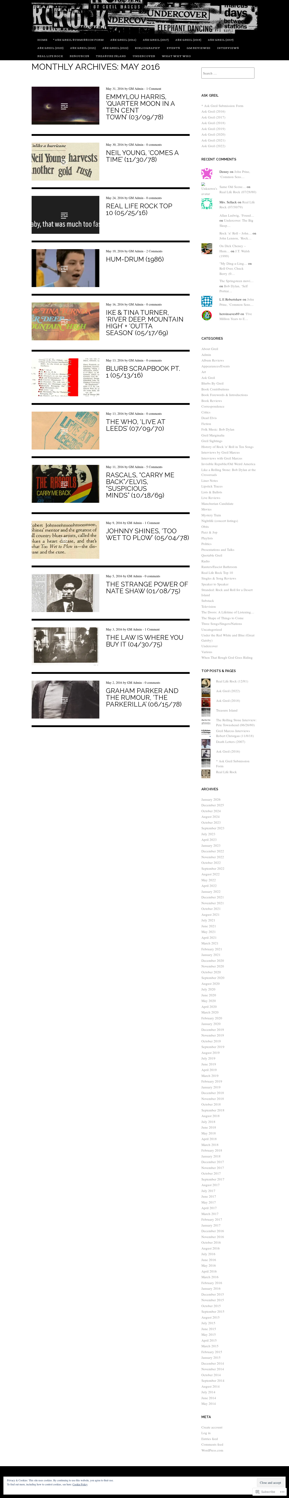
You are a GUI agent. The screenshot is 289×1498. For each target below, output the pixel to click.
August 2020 (210, 983)
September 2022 (212, 868)
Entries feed (209, 1438)
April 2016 (209, 1271)
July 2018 (208, 1121)
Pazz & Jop (209, 532)
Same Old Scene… (232, 186)
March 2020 (210, 1012)
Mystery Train (211, 515)
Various (206, 651)
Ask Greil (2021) (83, 48)
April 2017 (209, 1208)
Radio (205, 561)
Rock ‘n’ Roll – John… (235, 233)
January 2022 (211, 891)
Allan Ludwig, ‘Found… (236, 215)
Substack (207, 600)
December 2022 (212, 851)
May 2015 (208, 1334)
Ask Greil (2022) (115, 48)
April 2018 (209, 1138)
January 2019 (211, 1087)
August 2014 (210, 1386)
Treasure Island (111, 56)
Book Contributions (215, 389)
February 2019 (211, 1081)
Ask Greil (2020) (50, 48)
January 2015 (211, 1357)
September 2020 (212, 977)
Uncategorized (211, 629)
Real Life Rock (50, 56)
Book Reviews (211, 400)
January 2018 (211, 1156)
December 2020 (212, 960)
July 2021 (208, 920)
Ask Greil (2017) (156, 40)
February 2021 (211, 949)
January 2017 (211, 1225)
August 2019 (210, 1052)
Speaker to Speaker (214, 584)
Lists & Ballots (211, 492)
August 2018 (210, 1115)
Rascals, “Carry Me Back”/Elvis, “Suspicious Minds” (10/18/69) (140, 485)
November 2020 (212, 966)
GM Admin (136, 88)
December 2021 (212, 897)
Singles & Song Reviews (218, 578)
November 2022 (212, 857)
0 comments (154, 144)
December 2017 (212, 1161)
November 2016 (212, 1236)
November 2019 (212, 1035)
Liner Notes (209, 480)
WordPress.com (212, 1450)
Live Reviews (210, 497)
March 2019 (210, 1075)
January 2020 (211, 1023)
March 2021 (210, 943)
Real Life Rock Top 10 (217, 572)
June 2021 (208, 926)
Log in (206, 1433)
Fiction (206, 423)
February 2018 (211, 1150)
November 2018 (212, 1098)
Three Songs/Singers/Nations (221, 623)
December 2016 (212, 1231)
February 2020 (211, 1018)
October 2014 (211, 1375)
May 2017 (208, 1202)
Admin (206, 354)
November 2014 (212, 1369)
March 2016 (210, 1277)
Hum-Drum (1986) (135, 259)
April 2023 (209, 839)
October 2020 (211, 972)
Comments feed (212, 1444)
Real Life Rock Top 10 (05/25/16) (139, 209)
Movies (206, 509)
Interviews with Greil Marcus (221, 458)
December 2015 (212, 1294)
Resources (79, 56)
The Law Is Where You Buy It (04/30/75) (144, 641)
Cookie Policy (80, 1484)
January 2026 (211, 799)
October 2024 (211, 811)
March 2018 (210, 1144)
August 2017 (210, 1185)
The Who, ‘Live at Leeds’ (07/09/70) (135, 425)
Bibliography (147, 48)
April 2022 (209, 885)
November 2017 (212, 1167)
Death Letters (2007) (230, 741)
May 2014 (208, 1403)
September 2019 (212, 1046)
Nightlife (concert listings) (219, 520)
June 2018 (208, 1127)
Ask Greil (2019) (220, 40)
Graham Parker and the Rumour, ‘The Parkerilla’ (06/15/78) (144, 697)
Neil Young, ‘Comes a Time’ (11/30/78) (142, 156)
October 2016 (211, 1242)
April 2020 (209, 1006)
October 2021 (211, 908)
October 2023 (211, 822)
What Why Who (176, 56)
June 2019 (208, 1064)
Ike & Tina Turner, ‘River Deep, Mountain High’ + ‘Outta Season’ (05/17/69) (145, 323)
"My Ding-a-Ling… (233, 263)
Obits (205, 526)
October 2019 (211, 1041)
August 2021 (210, 914)
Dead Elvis (209, 417)
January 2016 (211, 1288)
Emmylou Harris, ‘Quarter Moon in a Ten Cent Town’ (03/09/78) (140, 107)
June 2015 (208, 1328)
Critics (205, 412)
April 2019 (209, 1069)
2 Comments (154, 251)
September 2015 (212, 1311)
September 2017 (212, 1179)
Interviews (228, 48)
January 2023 (211, 845)
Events (173, 48)
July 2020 (208, 989)
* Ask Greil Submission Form (78, 40)
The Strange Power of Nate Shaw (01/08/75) (147, 587)
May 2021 (208, 931)
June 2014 (208, 1398)
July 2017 (208, 1190)
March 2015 (210, 1346)
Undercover (144, 56)
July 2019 (208, 1058)
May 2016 (208, 1265)
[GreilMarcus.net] (144, 32)
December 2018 (212, 1092)
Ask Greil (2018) (188, 40)
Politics (206, 543)
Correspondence (212, 406)
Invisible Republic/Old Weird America (228, 463)
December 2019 (212, 1029)
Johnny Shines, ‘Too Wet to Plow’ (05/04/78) (147, 534)
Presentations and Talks (217, 549)
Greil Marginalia (212, 435)
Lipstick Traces (212, 486)
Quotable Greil (211, 555)
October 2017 (211, 1173)
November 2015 (212, 1300)
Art (203, 371)
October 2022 (211, 862)
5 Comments (154, 467)
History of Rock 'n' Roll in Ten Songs (227, 446)
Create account (211, 1427)
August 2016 (210, 1248)
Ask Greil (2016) (123, 40)
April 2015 (209, 1340)
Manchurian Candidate (217, 503)
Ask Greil (208, 377)
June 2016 (208, 1259)
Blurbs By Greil (212, 383)
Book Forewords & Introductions (224, 394)
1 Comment (153, 88)
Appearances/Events (215, 366)
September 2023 (212, 828)
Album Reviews (212, 360)
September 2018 (212, 1110)
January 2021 (211, 954)
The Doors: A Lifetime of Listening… (227, 612)
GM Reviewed (198, 48)
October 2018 (211, 1104)
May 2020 (208, 1000)
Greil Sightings (211, 440)
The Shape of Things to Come (222, 618)
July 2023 (208, 834)
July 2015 (208, 1323)
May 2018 (208, 1133)
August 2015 (210, 1317)
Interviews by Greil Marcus (220, 452)
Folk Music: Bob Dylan (217, 429)
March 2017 (210, 1213)
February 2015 (211, 1352)
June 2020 (208, 995)
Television (208, 606)
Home (42, 40)
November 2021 (212, 903)
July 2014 (208, 1392)
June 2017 (208, 1196)
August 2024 (210, 816)
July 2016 (208, 1254)
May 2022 (208, 880)
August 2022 (210, 874)
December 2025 (212, 805)
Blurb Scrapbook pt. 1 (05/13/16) (143, 372)
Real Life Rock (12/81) (232, 681)
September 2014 (212, 1380)
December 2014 (212, 1363)
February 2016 (211, 1282)
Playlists (207, 538)
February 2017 (211, 1219)
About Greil (209, 348)
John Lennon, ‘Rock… (235, 238)
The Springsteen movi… (236, 280)
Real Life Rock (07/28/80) (237, 192)
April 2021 (209, 937)
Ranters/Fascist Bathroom (219, 566)
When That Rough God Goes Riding (227, 657)
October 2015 (211, 1305)
